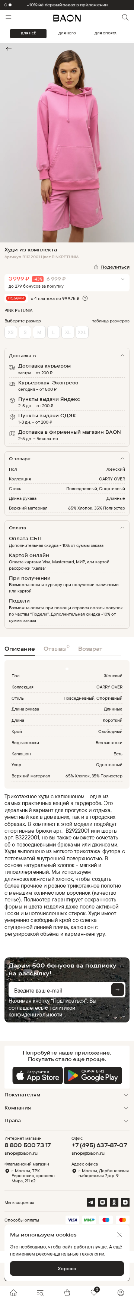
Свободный (110, 731)
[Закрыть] (119, 1235)
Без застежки (109, 742)
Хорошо (67, 1268)
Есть (118, 753)
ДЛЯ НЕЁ (28, 33)
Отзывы (57, 647)
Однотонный (109, 764)
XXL (82, 332)
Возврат (90, 648)
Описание (19, 648)
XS (10, 332)
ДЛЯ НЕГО (67, 33)
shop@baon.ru (21, 1153)
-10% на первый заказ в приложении (67, 5)
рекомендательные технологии (70, 1254)
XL (68, 332)
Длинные (115, 498)
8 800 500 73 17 (27, 1145)
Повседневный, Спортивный (95, 488)
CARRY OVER (112, 479)
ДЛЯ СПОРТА (106, 33)
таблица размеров (111, 321)
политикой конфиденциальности (42, 1011)
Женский (115, 469)
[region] (64, 865)
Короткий (112, 720)
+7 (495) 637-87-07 (99, 1145)
